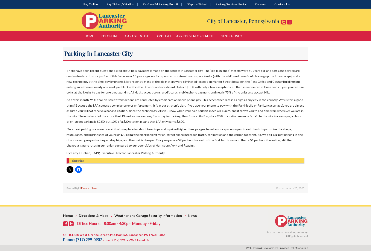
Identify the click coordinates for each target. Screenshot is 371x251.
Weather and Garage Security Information (148, 215)
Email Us (143, 240)
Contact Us (282, 4)
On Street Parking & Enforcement (185, 36)
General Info (231, 36)
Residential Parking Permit (160, 4)
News (94, 188)
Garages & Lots (137, 36)
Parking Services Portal (231, 4)
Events (85, 188)
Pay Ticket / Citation (120, 4)
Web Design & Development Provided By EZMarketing (277, 247)
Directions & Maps (93, 215)
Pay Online (90, 4)
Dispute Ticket (197, 4)
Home (89, 36)
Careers (260, 4)
